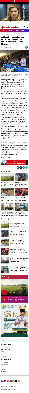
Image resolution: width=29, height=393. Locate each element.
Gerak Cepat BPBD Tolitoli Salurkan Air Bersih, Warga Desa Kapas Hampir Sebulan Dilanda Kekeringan (21, 199)
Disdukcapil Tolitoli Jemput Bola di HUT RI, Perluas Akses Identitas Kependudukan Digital (17, 298)
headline (3, 356)
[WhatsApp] (26, 167)
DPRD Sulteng (4, 347)
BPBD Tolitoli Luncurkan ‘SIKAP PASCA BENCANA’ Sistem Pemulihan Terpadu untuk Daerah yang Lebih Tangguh (21, 184)
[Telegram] (23, 167)
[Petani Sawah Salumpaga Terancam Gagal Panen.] (7, 177)
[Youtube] (10, 381)
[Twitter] (20, 167)
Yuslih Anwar (4, 46)
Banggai (3, 351)
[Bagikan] (26, 47)
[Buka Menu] (24, 27)
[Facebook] (18, 167)
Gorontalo (3, 354)
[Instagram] (8, 381)
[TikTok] (16, 381)
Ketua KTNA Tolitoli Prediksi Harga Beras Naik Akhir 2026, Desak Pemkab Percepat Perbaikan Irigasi (7, 199)
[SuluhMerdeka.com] (10, 27)
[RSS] (19, 381)
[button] (22, 27)
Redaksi (3, 386)
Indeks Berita (11, 386)
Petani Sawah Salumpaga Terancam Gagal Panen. (7, 184)
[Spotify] (13, 381)
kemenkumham (5, 349)
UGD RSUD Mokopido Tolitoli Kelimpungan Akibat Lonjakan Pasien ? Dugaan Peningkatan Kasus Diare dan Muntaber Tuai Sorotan (21, 214)
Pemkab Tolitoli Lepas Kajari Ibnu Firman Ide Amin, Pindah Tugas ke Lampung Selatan (7, 214)
